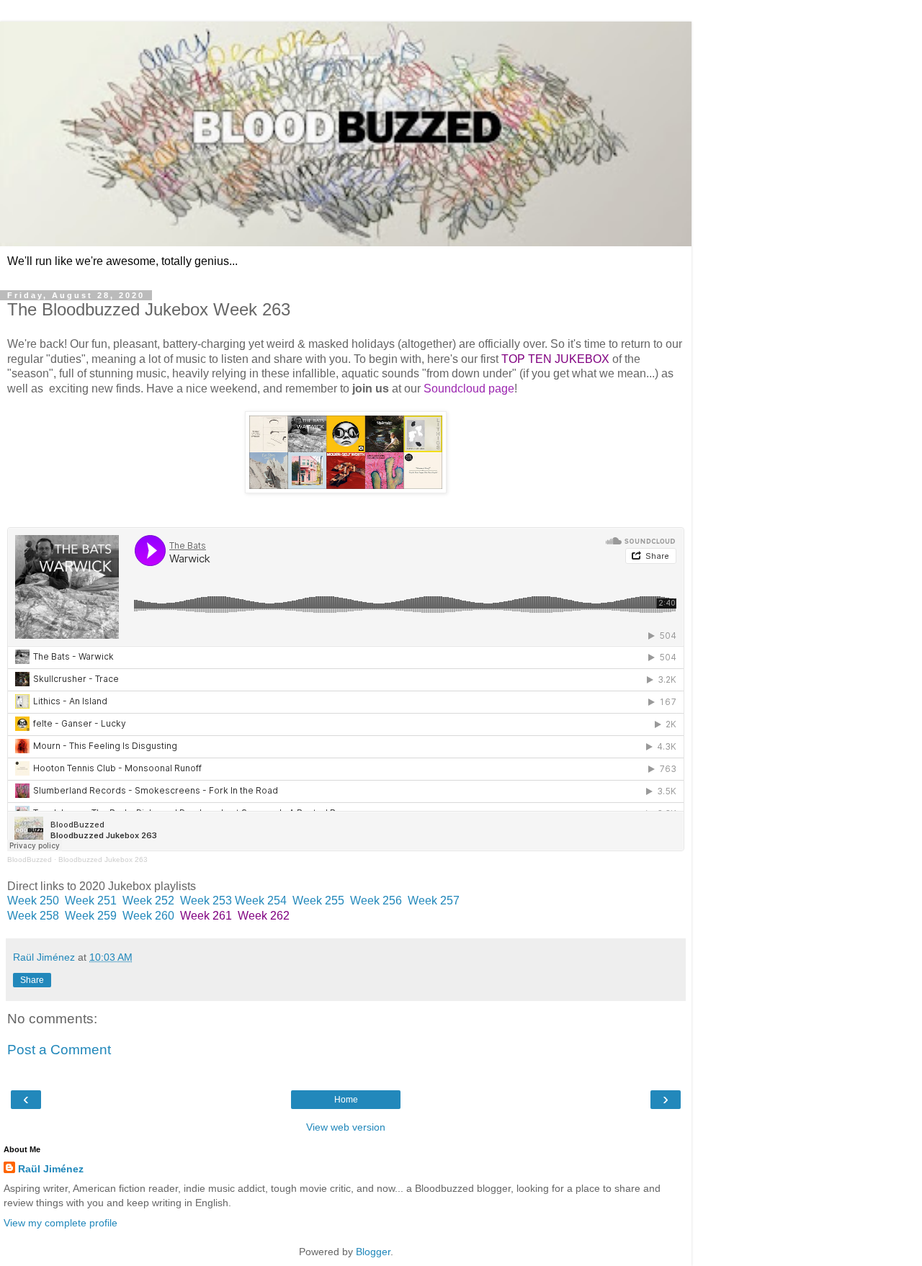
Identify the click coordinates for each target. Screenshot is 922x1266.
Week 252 (148, 900)
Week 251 (91, 900)
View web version (345, 1127)
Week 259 (91, 916)
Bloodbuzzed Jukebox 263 (103, 859)
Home (346, 1100)
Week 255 (318, 900)
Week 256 (376, 900)
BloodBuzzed (29, 859)
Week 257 (434, 900)
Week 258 (33, 916)
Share (32, 980)
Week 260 (148, 916)
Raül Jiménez (51, 1169)
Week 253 (206, 900)
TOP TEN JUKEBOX (555, 359)
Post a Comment (59, 1049)
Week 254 (261, 900)
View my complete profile (60, 1223)
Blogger (373, 1251)
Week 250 (33, 900)
